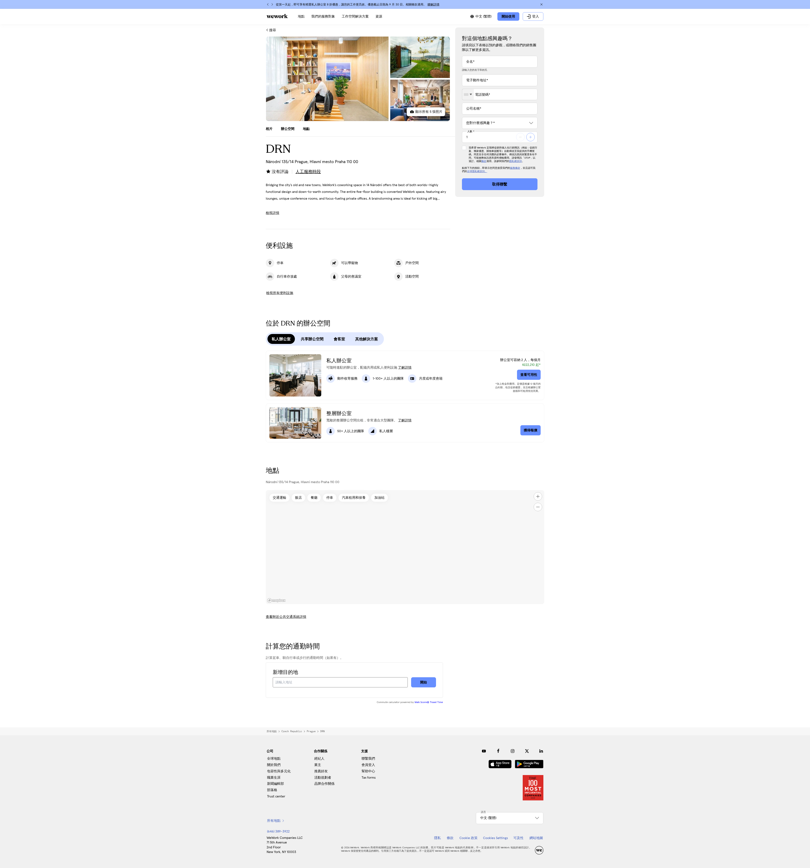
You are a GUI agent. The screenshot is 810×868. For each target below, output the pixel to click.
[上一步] (268, 4)
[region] (405, 547)
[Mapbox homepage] (276, 600)
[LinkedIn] (541, 751)
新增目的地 (285, 672)
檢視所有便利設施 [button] (279, 293)
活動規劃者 (322, 777)
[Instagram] (512, 751)
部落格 (272, 790)
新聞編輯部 (275, 783)
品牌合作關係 (324, 783)
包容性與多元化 (279, 771)
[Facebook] (498, 751)
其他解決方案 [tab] (366, 339)
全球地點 (274, 758)
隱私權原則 (515, 161)
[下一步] (272, 4)
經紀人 (319, 758)
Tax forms (369, 777)
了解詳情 (405, 367)
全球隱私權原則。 (477, 171)
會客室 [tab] (339, 339)
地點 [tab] (306, 129)
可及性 (518, 838)
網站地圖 (536, 838)
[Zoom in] (538, 496)
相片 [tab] (269, 129)
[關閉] (541, 4)
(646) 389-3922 (278, 831)
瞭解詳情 (433, 4)
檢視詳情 (272, 213)
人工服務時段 (308, 172)
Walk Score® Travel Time (428, 702)
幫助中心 (368, 771)
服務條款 (515, 168)
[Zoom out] (538, 507)
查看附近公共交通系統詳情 (286, 617)
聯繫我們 (368, 758)
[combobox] (468, 94)
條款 (483, 161)
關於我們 (274, 765)
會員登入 (368, 765)
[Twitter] (527, 751)
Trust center (276, 796)
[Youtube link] (484, 751)
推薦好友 (321, 771)
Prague (311, 731)
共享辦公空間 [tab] (312, 339)
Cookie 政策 (468, 838)
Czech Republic (291, 731)
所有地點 (272, 731)
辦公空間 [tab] (287, 129)
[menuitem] (301, 16)
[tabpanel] (358, 78)
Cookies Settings (495, 838)
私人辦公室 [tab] (281, 339)
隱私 (437, 838)
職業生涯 (274, 777)
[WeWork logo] (277, 16)
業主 (317, 765)
